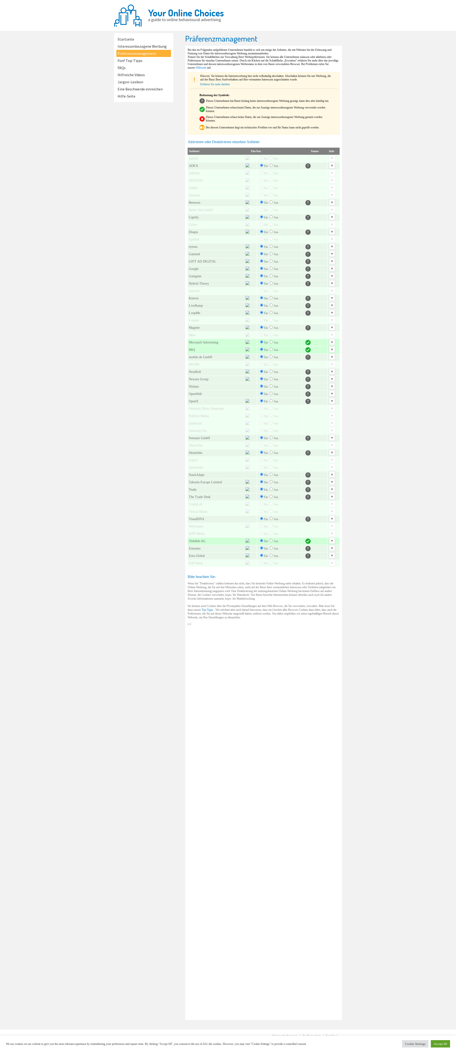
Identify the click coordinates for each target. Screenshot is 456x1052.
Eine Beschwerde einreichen (140, 89)
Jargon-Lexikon (130, 82)
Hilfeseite (201, 67)
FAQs (122, 67)
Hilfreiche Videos (131, 74)
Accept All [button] (440, 1044)
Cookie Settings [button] (415, 1044)
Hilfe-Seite (126, 96)
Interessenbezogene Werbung (142, 46)
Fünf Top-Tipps (130, 60)
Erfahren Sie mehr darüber (215, 84)
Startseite (126, 39)
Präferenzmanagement (137, 53)
